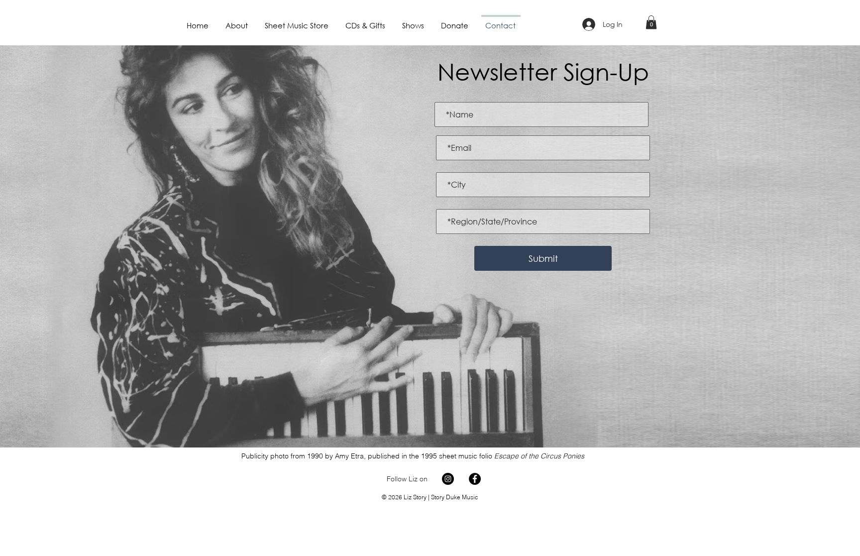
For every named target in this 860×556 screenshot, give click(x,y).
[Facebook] (475, 479)
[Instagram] (448, 479)
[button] (651, 22)
